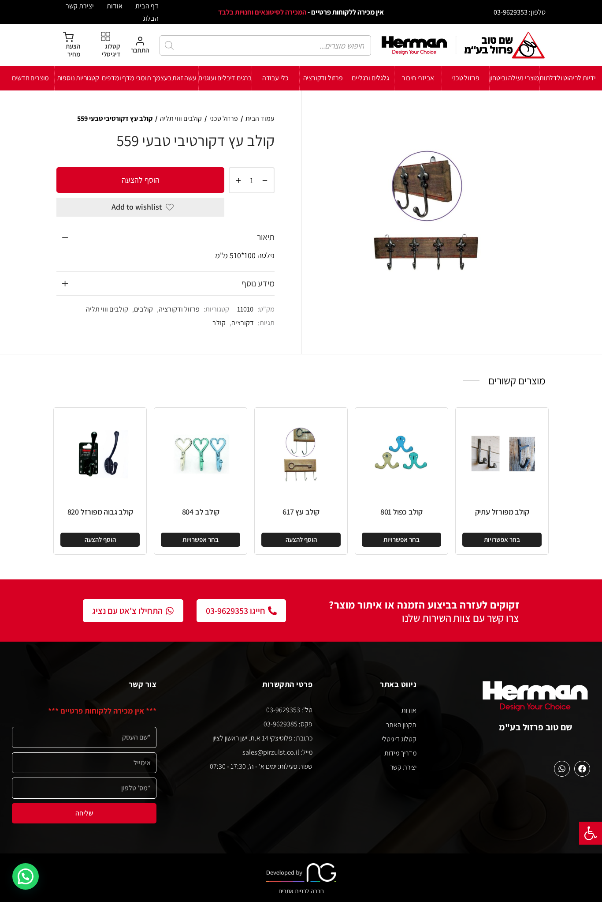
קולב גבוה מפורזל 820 (100, 512)
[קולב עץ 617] (301, 454)
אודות (115, 6)
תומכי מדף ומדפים (126, 78)
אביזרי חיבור (418, 78)
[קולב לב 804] (200, 454)
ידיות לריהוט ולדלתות (567, 78)
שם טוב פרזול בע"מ (535, 727)
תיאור (266, 237)
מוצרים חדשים (30, 78)
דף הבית (147, 6)
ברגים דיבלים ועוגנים (225, 78)
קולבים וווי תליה (181, 118)
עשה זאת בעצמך (174, 78)
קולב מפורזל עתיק (502, 512)
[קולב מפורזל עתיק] (502, 454)
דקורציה (242, 322)
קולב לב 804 (200, 512)
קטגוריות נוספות (78, 78)
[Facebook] (582, 769)
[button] (590, 833)
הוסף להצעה (141, 180)
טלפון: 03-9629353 (520, 12)
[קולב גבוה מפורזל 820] (100, 454)
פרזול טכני (465, 78)
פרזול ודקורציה (323, 78)
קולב (219, 322)
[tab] (165, 237)
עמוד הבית (260, 118)
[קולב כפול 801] (401, 454)
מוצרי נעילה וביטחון (514, 78)
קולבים (143, 309)
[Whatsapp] (562, 769)
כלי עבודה (275, 78)
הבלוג (151, 18)
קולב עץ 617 (301, 512)
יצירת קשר (80, 6)
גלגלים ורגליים (370, 78)
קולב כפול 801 (401, 512)
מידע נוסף (258, 283)
